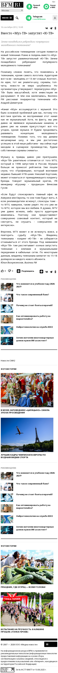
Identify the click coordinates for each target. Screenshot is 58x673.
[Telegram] (51, 28)
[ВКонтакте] (47, 28)
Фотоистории (8, 369)
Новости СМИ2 (8, 360)
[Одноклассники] (55, 28)
